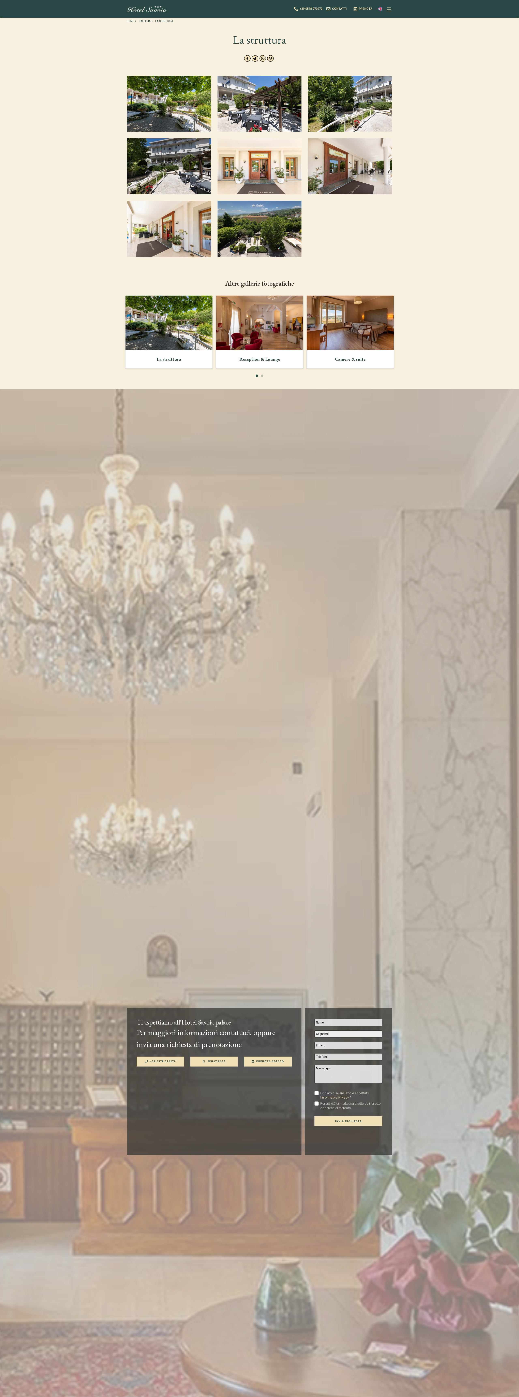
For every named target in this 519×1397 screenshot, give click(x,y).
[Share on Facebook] (247, 58)
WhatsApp (216, 1061)
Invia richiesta (348, 1121)
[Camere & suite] (350, 323)
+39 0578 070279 (163, 1061)
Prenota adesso (270, 1061)
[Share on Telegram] (255, 58)
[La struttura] (168, 323)
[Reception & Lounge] (259, 323)
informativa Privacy (335, 1097)
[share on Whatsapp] (263, 58)
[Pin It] (270, 58)
